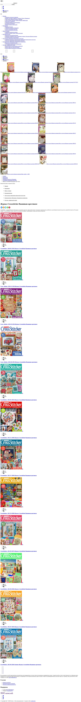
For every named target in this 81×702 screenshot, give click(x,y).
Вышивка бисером (9, 26)
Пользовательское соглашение (9, 683)
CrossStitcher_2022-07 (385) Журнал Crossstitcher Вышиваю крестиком (18, 626)
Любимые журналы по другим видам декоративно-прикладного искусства (20, 39)
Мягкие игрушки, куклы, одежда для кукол (14, 33)
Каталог (15, 3)
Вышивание (5, 25)
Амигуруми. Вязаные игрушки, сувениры (13, 19)
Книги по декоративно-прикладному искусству (14, 40)
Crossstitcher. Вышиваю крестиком (10, 180)
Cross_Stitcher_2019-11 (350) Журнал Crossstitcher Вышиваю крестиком (18, 286)
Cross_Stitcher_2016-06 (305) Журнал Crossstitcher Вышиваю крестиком (18, 362)
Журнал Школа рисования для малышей (13, 48)
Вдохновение (47, 51)
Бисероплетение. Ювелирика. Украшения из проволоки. (14, 41)
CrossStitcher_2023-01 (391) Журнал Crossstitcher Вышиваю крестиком (18, 399)
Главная (4, 176)
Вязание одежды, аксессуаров (11, 24)
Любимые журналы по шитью (11, 32)
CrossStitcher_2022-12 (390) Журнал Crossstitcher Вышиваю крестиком (18, 437)
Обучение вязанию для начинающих (12, 22)
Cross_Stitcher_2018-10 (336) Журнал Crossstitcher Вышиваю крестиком (18, 324)
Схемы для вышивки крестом (11, 28)
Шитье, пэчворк (6, 31)
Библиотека (10, 51)
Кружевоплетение (6, 34)
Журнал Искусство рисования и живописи (14, 46)
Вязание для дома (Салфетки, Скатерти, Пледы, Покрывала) (17, 18)
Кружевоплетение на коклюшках (12, 37)
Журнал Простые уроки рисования (12, 47)
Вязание (4, 16)
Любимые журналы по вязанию (11, 17)
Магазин (3, 51)
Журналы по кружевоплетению (11, 35)
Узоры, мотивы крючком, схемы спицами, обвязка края (16, 20)
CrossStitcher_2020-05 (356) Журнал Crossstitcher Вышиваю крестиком (18, 248)
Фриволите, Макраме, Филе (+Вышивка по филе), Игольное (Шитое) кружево (21, 36)
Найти (13, 4)
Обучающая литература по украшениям (13, 43)
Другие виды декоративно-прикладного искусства (13, 38)
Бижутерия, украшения (10, 21)
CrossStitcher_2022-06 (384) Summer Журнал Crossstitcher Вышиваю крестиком (20, 664)
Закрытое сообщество (38, 51)
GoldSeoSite (33, 700)
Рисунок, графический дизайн (9, 45)
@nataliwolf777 (10, 690)
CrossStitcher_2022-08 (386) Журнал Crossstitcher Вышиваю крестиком (18, 589)
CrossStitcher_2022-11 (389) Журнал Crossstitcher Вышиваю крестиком (18, 475)
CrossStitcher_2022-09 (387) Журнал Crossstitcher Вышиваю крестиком (18, 551)
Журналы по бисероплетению (11, 42)
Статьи (22, 51)
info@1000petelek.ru (13, 677)
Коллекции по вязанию (10, 23)
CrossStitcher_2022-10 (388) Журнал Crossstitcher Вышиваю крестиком (18, 513)
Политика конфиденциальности (9, 684)
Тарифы (17, 51)
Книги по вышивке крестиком (11, 30)
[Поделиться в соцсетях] (1, 1)
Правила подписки (7, 682)
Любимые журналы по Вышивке (12, 27)
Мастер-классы (28, 51)
